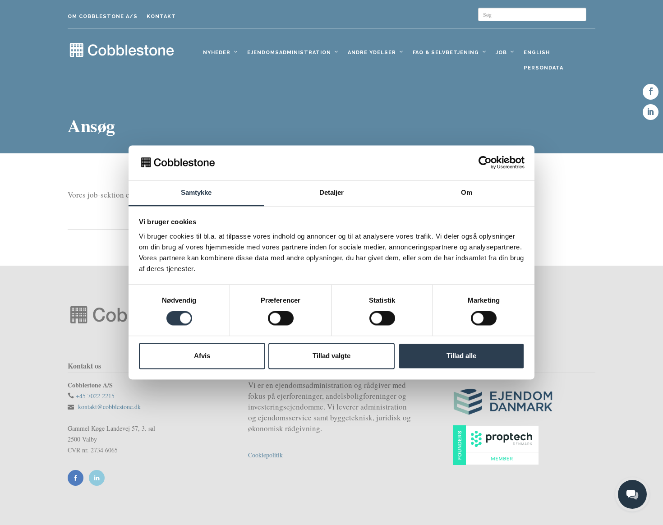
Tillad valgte (331, 355)
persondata (543, 68)
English (537, 52)
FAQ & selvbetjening (446, 52)
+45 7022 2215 (95, 395)
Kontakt (161, 16)
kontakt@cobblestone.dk (109, 406)
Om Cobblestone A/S (103, 16)
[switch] (281, 318)
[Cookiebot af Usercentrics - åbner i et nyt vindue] (485, 163)
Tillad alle (461, 355)
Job (501, 52)
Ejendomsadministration (289, 52)
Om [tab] (466, 192)
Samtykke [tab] (196, 192)
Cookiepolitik (265, 455)
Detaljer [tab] (331, 192)
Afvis (202, 355)
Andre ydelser (372, 52)
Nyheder (216, 52)
